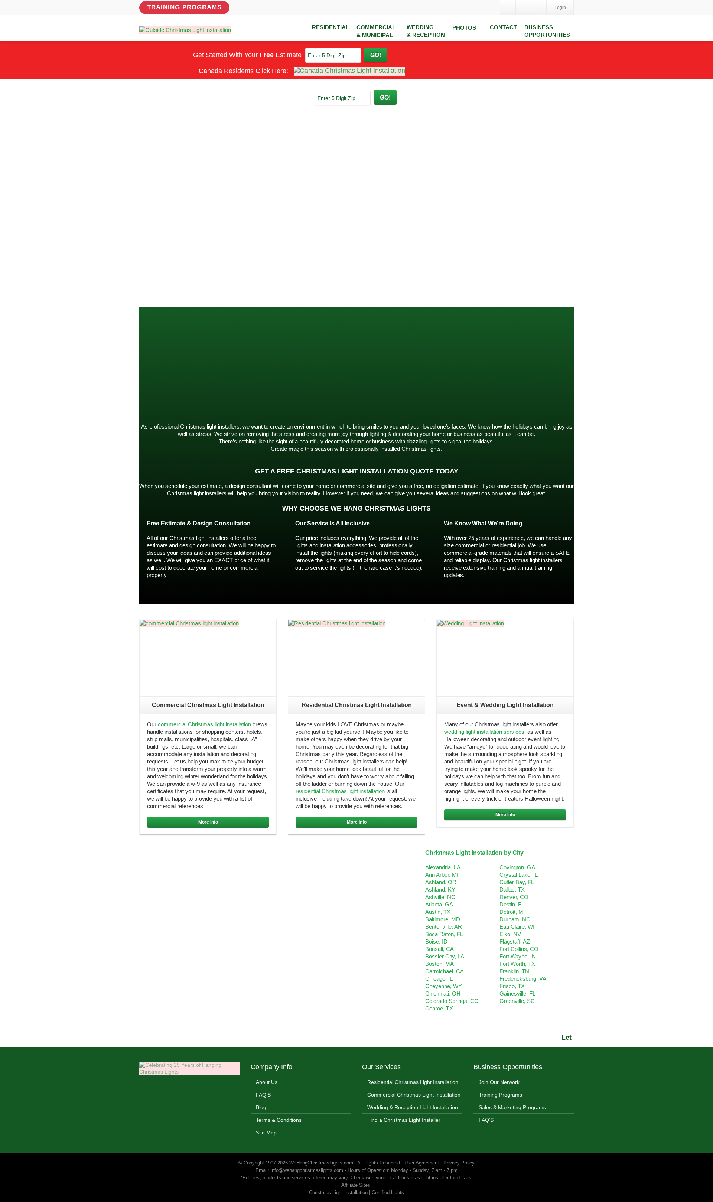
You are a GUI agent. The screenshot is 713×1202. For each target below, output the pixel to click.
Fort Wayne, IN (517, 956)
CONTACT (503, 27)
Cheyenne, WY (443, 986)
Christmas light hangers (168, 406)
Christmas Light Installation (414, 363)
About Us (266, 1082)
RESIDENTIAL (330, 27)
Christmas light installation (256, 391)
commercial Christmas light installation (204, 724)
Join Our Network (499, 1082)
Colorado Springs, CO (452, 1001)
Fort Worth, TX (517, 964)
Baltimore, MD (442, 919)
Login (560, 7)
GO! (375, 55)
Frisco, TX (512, 986)
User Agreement (421, 1163)
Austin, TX (437, 912)
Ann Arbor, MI (441, 875)
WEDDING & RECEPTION (426, 31)
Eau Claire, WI (516, 927)
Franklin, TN (514, 971)
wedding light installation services (484, 732)
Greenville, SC (517, 1001)
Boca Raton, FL (444, 934)
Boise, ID (436, 941)
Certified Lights (388, 1192)
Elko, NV (510, 934)
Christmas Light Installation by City (474, 853)
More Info (208, 822)
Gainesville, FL (517, 993)
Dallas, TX (512, 889)
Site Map (266, 1133)
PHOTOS (464, 28)
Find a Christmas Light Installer (403, 1120)
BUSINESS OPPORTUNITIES (547, 31)
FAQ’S (263, 1095)
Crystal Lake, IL (518, 875)
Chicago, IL (439, 978)
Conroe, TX (439, 1008)
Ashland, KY (440, 889)
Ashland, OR (440, 882)
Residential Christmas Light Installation (412, 1082)
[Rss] (538, 7)
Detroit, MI (512, 912)
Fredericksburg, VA (522, 978)
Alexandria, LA (442, 867)
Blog (261, 1107)
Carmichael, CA (444, 971)
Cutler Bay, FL (516, 882)
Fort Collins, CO (518, 949)
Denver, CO (513, 897)
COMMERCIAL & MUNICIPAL (375, 31)
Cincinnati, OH (442, 993)
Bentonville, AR (443, 927)
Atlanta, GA (439, 904)
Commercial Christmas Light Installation (413, 1095)
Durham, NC (514, 919)
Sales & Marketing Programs (512, 1107)
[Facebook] (507, 7)
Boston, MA (439, 964)
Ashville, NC (440, 897)
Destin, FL (511, 904)
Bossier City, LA (444, 956)
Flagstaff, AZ (514, 941)
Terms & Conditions (279, 1120)
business (548, 391)
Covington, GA (517, 867)
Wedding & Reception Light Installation (412, 1107)
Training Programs (184, 7)
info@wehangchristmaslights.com (307, 1170)
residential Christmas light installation (340, 791)
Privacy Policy (459, 1163)
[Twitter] (523, 7)
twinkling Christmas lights (257, 376)
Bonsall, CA (439, 949)
